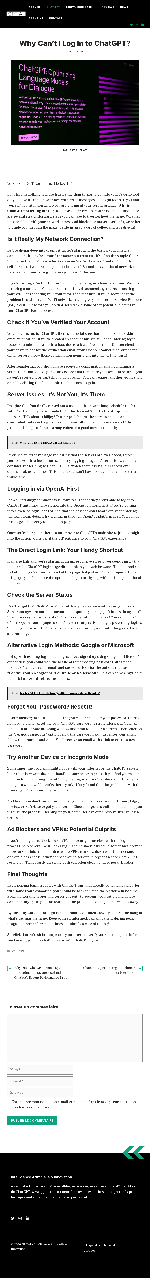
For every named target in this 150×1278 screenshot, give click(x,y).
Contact (56, 17)
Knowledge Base (79, 6)
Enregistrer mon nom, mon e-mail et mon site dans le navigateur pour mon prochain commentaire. (74, 1104)
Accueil (35, 6)
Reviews (108, 6)
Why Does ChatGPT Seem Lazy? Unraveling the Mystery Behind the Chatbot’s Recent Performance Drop (40, 973)
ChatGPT (53, 6)
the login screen (103, 729)
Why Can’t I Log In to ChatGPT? (75, 43)
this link (41, 383)
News (124, 6)
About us (36, 17)
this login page (59, 522)
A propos (89, 1251)
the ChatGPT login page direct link (49, 567)
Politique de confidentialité (100, 1245)
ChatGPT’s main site (96, 533)
